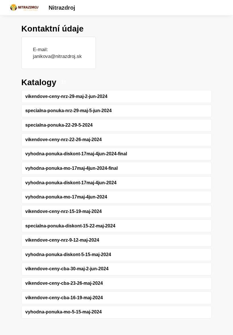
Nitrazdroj (62, 8)
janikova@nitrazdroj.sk (57, 56)
